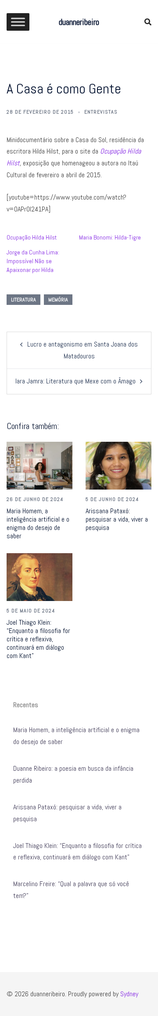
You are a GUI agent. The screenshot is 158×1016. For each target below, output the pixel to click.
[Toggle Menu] (18, 22)
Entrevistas (101, 111)
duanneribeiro (79, 22)
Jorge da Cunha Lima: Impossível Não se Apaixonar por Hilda (33, 261)
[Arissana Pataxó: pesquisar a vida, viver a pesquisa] (118, 466)
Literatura (23, 299)
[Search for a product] (147, 21)
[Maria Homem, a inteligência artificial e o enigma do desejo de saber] (39, 466)
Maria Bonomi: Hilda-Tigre (110, 237)
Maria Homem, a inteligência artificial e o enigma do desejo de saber (38, 523)
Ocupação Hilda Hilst (32, 237)
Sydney (129, 993)
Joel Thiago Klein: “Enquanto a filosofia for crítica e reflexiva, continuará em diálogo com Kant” (38, 639)
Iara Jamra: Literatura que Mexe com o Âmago (75, 381)
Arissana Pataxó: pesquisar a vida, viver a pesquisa (117, 519)
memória (58, 299)
